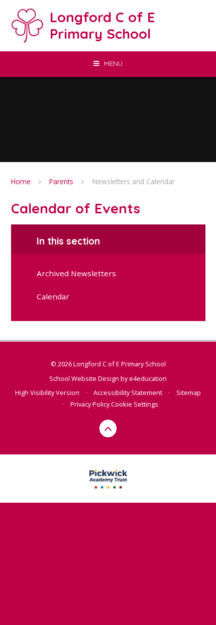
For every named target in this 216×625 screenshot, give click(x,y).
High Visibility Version (47, 392)
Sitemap (188, 392)
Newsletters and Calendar (133, 181)
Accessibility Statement (127, 392)
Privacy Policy (90, 404)
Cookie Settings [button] (134, 404)
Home (21, 181)
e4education (148, 378)
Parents (61, 181)
